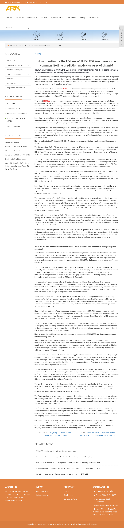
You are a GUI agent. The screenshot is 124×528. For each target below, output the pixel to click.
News (43, 17)
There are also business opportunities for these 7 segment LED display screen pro (68, 457)
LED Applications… (14, 108)
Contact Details (70, 499)
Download (71, 17)
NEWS (39, 487)
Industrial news (42, 495)
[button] (36, 17)
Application (56, 17)
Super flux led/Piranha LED (17, 88)
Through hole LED (14, 74)
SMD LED (10, 79)
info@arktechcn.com (19, 2)
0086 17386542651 (22, 155)
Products (31, 17)
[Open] (121, 36)
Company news (42, 491)
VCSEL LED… (11, 103)
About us (20, 17)
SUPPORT (69, 487)
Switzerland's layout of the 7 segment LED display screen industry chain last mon (68, 462)
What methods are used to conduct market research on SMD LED (62, 474)
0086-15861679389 (40, 2)
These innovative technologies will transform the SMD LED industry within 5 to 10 (68, 468)
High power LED (13, 83)
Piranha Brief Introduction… (17, 113)
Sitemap (94, 524)
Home (9, 17)
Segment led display (15, 65)
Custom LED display (15, 70)
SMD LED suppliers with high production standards (56, 451)
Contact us (94, 17)
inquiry (82, 17)
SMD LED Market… (14, 126)
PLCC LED (11, 61)
